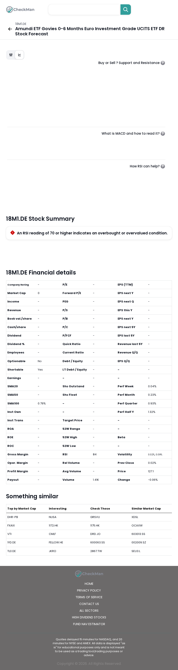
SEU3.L (136, 551)
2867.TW (96, 551)
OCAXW (137, 525)
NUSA (52, 517)
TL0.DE (11, 551)
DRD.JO (95, 534)
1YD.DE (11, 542)
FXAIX (11, 525)
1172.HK (53, 525)
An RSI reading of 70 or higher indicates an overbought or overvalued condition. (92, 233)
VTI (9, 534)
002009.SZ (139, 542)
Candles (11, 55)
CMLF (52, 534)
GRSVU (95, 517)
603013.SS (138, 534)
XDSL (135, 517)
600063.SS (97, 542)
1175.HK (95, 525)
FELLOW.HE (56, 542)
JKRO (52, 551)
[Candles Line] (15, 55)
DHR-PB (12, 517)
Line (19, 55)
